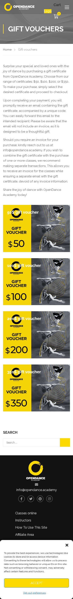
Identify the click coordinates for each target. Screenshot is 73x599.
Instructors (23, 520)
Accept (37, 583)
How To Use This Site (31, 527)
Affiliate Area (24, 535)
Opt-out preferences (34, 592)
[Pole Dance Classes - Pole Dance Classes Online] (19, 7)
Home (7, 49)
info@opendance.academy (36, 490)
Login (48, 11)
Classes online (25, 513)
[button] (67, 545)
